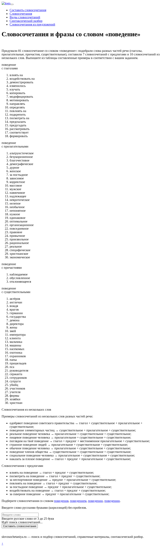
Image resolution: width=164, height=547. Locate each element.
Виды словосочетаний (25, 17)
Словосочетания (21, 13)
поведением (78, 501)
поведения (61, 501)
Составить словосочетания (28, 10)
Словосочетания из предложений (32, 24)
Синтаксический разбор (26, 21)
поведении (95, 501)
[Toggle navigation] (12, 4)
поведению (112, 501)
